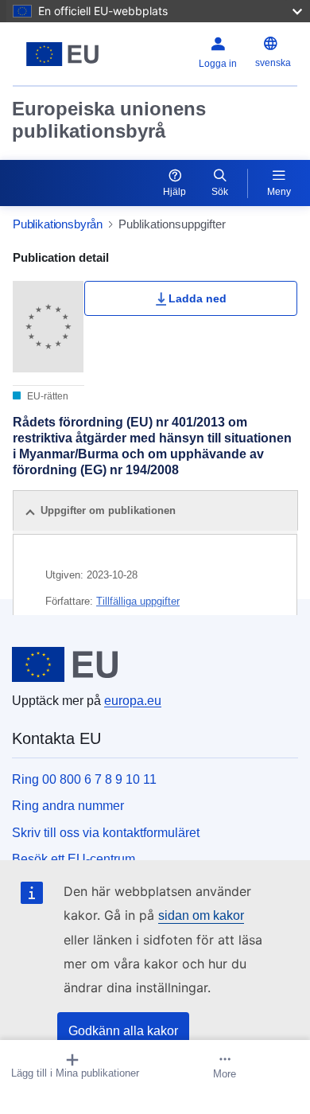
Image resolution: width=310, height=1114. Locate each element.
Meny (279, 191)
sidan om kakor (201, 915)
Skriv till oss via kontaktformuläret (106, 832)
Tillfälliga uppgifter (138, 601)
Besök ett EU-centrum (73, 859)
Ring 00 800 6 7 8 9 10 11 (84, 779)
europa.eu (132, 700)
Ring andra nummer (68, 805)
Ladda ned (198, 298)
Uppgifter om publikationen (108, 510)
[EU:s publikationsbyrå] (62, 54)
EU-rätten (46, 396)
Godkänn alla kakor (123, 1031)
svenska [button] (273, 62)
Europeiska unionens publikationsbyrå (109, 120)
